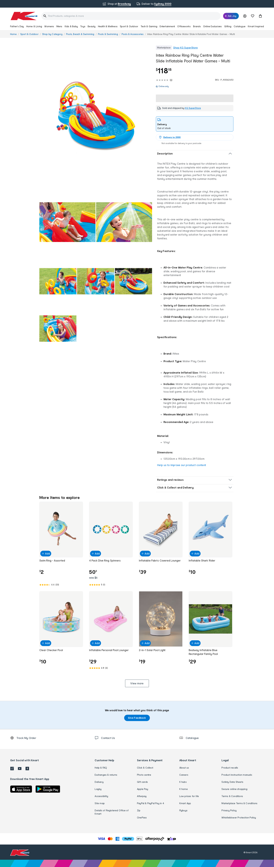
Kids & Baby (71, 26)
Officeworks (184, 26)
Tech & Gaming (149, 26)
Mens (59, 26)
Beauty (91, 26)
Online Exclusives (212, 26)
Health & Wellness (107, 26)
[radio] (95, 115)
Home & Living (34, 26)
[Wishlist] (252, 16)
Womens (49, 26)
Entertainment (167, 26)
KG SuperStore (193, 108)
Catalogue (239, 26)
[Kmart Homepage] (24, 16)
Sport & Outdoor (129, 26)
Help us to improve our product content (181, 465)
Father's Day (17, 26)
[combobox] (131, 16)
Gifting (227, 26)
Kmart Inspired (256, 26)
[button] (260, 16)
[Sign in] (244, 16)
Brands (197, 26)
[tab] (194, 124)
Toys (82, 26)
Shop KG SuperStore (185, 47)
